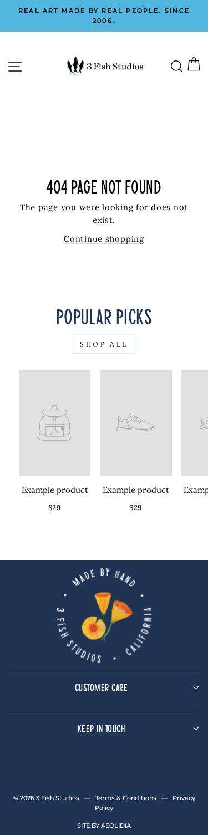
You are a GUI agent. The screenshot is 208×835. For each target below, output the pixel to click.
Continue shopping (104, 238)
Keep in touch (101, 728)
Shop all (104, 344)
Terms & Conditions (125, 798)
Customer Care (101, 687)
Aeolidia (116, 825)
